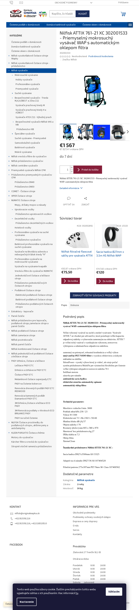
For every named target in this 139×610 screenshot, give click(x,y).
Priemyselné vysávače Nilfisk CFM (28, 170)
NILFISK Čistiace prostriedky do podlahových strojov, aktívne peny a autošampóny (29, 425)
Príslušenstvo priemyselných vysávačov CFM (31, 176)
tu (77, 593)
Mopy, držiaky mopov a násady (30, 205)
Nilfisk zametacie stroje (23, 335)
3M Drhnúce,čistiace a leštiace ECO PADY (32, 404)
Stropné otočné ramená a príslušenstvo (31, 446)
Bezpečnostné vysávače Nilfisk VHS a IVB (34, 123)
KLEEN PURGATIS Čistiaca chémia (27, 433)
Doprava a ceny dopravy (85, 521)
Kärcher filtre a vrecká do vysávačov (29, 442)
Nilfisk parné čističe (21, 344)
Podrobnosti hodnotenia (100, 56)
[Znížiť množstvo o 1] (71, 172)
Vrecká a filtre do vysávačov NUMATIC (34, 271)
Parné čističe (17, 316)
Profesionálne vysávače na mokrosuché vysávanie (28, 260)
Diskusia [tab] (75, 305)
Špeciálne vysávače (25, 133)
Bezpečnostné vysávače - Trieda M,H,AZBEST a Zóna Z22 (31, 99)
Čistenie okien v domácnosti (25, 51)
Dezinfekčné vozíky (25, 218)
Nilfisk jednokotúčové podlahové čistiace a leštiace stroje (32, 355)
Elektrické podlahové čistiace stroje (34, 295)
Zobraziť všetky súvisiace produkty (94, 295)
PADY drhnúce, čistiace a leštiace (28, 361)
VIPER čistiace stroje (21, 196)
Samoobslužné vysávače (27, 143)
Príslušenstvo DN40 (24, 182)
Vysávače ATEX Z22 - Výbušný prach (34, 117)
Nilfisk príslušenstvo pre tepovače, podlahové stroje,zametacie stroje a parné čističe (29, 323)
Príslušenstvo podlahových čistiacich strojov (34, 305)
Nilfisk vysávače (19, 70)
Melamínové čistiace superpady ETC (33, 379)
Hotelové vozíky (23, 227)
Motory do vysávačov (22, 437)
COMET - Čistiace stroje (23, 191)
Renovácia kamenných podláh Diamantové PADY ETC (30, 397)
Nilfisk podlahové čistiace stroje (27, 331)
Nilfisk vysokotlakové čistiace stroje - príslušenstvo (30, 65)
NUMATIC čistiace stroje (23, 200)
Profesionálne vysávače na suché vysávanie (32, 234)
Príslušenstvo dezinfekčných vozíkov (34, 223)
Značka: (69, 59)
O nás (76, 525)
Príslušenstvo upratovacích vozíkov (34, 214)
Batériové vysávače (25, 147)
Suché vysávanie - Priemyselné (30, 138)
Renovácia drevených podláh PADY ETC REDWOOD (34, 390)
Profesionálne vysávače (28, 84)
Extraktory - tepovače (22, 311)
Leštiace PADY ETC (24, 365)
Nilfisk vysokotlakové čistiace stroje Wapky (29, 57)
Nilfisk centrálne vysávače (24, 165)
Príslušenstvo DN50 (24, 186)
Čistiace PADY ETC (24, 374)
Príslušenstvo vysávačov (28, 240)
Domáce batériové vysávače (25, 46)
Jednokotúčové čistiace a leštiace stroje (32, 277)
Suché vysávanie (23, 93)
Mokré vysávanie (23, 152)
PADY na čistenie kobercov (28, 383)
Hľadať (82, 13)
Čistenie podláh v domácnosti (26, 42)
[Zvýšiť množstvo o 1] (71, 168)
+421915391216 (22, 518)
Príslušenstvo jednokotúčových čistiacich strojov (31, 284)
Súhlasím (114, 592)
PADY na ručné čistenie (26, 418)
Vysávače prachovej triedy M (30, 105)
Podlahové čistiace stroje (28, 290)
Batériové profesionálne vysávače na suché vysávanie (34, 246)
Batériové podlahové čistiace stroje (34, 299)
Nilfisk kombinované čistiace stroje (29, 349)
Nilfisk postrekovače (21, 340)
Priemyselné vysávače (27, 89)
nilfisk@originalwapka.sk (27, 513)
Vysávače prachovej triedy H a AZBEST (31, 111)
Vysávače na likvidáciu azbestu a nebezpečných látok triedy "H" (31, 253)
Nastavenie (27, 602)
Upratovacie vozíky (24, 209)
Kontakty (77, 534)
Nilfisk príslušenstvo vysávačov (27, 161)
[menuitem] (24, 25)
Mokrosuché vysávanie (26, 75)
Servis (76, 530)
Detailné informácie (69, 188)
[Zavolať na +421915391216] (15, 2)
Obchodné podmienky (66, 2)
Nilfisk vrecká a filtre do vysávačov (29, 156)
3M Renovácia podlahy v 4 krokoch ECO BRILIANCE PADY (34, 412)
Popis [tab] (64, 305)
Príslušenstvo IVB (25, 129)
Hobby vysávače (24, 79)
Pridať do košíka (90, 169)
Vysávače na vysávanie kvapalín (31, 266)
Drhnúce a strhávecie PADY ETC (30, 370)
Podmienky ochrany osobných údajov (92, 517)
